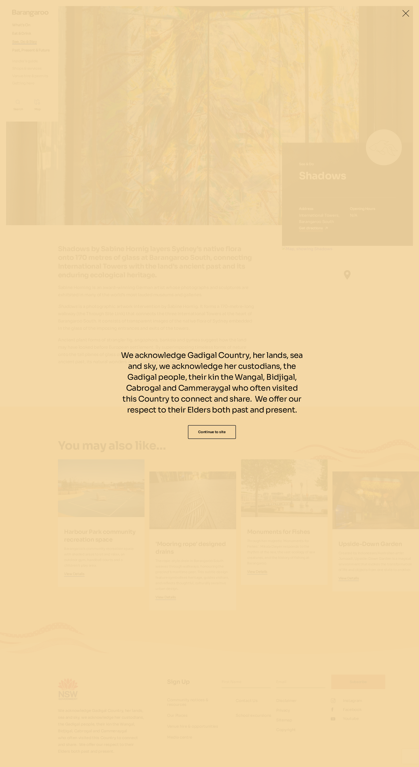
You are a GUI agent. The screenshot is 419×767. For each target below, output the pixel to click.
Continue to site (212, 432)
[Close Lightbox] (405, 13)
